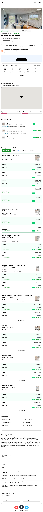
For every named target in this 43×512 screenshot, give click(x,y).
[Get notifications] (38, 9)
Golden (8, 6)
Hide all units (20, 204)
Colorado (3, 6)
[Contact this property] (21, 507)
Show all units (21, 260)
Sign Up (39, 2)
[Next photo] (37, 18)
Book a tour (32, 45)
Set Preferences (21, 59)
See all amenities (5, 429)
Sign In (35, 2)
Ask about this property (12, 45)
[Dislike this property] (16, 507)
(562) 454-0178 (6, 40)
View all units (21, 142)
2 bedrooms (32, 150)
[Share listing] (40, 9)
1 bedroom (24, 150)
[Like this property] (27, 507)
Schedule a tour (25, 51)
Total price (4, 167)
